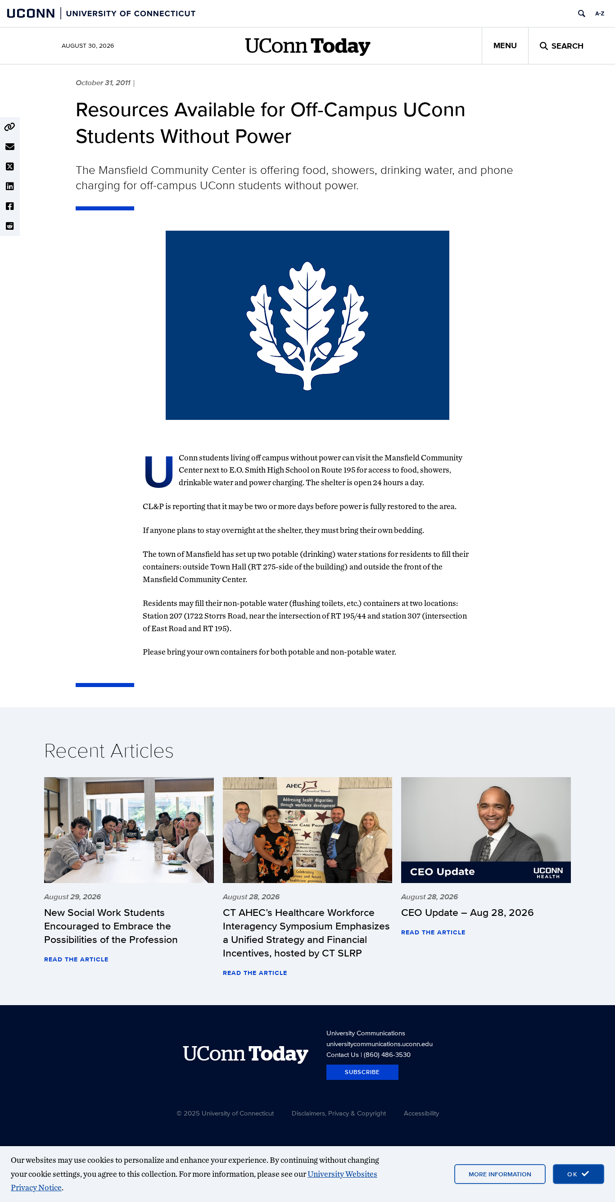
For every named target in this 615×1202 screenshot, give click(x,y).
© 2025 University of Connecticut (225, 1113)
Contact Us (342, 1054)
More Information (500, 1174)
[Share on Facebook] (10, 206)
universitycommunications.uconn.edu (379, 1043)
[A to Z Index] (599, 13)
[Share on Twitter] (10, 167)
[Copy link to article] (10, 127)
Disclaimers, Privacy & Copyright (339, 1113)
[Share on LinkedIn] (10, 186)
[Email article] (10, 147)
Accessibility (421, 1113)
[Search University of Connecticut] (581, 13)
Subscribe (362, 1072)
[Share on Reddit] (10, 226)
